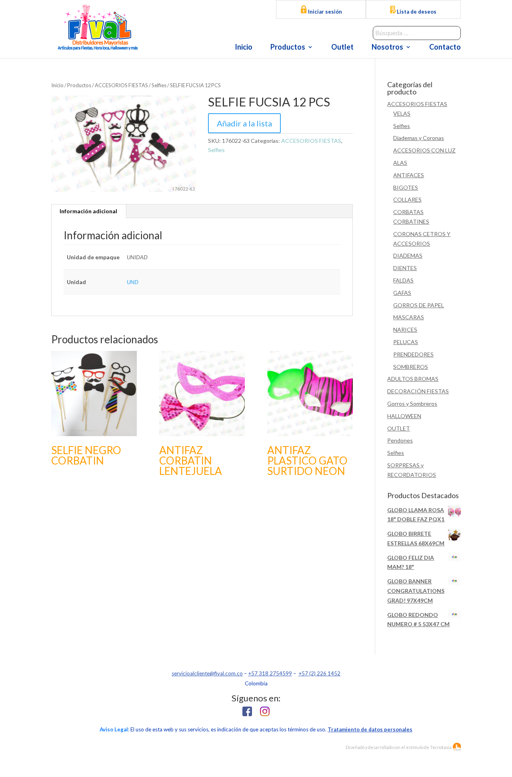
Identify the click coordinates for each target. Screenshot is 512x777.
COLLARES (407, 199)
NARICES (405, 329)
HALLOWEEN (404, 416)
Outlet (342, 47)
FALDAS (403, 280)
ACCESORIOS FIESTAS (121, 85)
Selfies (159, 85)
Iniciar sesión (324, 11)
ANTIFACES (408, 175)
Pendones (400, 440)
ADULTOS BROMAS (412, 378)
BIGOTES (405, 187)
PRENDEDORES (413, 354)
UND (132, 281)
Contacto (445, 47)
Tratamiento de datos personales (370, 729)
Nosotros (387, 47)
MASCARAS (408, 317)
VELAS (401, 113)
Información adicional (88, 211)
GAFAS (402, 292)
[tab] (88, 211)
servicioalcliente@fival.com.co (207, 673)
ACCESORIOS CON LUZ (424, 150)
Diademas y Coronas (418, 137)
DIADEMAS (407, 255)
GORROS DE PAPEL (418, 305)
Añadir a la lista (244, 123)
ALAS (400, 162)
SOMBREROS (410, 366)
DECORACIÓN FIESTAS (418, 391)
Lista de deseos (416, 11)
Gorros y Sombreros (412, 403)
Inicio (243, 47)
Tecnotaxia (441, 747)
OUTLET (398, 428)
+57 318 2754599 (270, 673)
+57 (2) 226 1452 (319, 673)
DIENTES (405, 267)
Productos (287, 47)
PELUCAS (405, 341)
